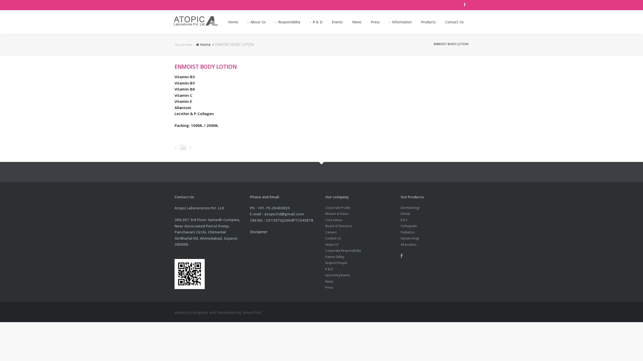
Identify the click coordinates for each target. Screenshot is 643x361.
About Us (258, 22)
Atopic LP (332, 244)
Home (233, 22)
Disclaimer (259, 231)
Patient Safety (334, 257)
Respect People (336, 263)
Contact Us (454, 22)
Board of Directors (338, 226)
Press (375, 22)
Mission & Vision (336, 214)
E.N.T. (404, 220)
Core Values (333, 220)
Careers (331, 232)
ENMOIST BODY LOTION (206, 66)
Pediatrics (408, 232)
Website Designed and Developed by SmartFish (218, 312)
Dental (405, 214)
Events (337, 22)
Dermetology (410, 208)
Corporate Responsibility (343, 250)
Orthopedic (409, 226)
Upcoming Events (337, 275)
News (356, 22)
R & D (318, 22)
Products (428, 22)
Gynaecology (410, 238)
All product (408, 244)
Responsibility (289, 22)
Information (402, 22)
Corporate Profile (337, 208)
